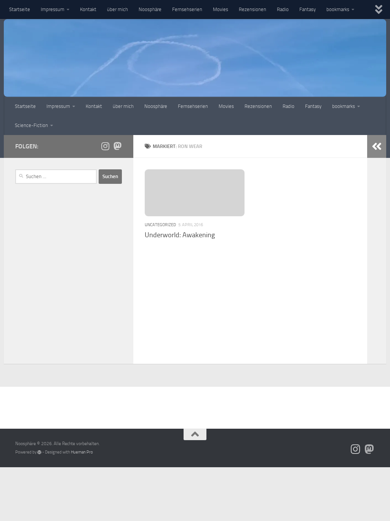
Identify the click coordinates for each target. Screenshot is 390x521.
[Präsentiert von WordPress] (39, 452)
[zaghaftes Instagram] (105, 146)
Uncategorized (160, 224)
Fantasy (307, 9)
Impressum (52, 9)
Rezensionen (252, 9)
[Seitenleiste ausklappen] (376, 146)
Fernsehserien (187, 9)
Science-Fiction (31, 125)
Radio (283, 9)
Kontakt (88, 9)
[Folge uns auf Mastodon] (117, 146)
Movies (220, 9)
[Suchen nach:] (56, 176)
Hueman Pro (82, 452)
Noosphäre (150, 9)
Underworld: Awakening (180, 235)
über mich (117, 9)
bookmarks (337, 9)
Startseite (19, 9)
